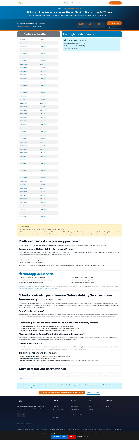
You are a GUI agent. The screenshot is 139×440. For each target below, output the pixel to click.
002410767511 (23, 128)
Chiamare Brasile (117, 429)
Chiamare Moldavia (55, 427)
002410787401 (23, 149)
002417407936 (23, 192)
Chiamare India (103, 427)
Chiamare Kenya (63, 429)
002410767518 (23, 142)
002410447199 (23, 96)
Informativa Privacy (82, 437)
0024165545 (23, 156)
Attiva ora (55, 404)
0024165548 (23, 167)
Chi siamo (90, 404)
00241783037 (23, 216)
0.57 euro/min (43, 43)
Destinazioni (56, 406)
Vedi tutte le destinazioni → (26, 379)
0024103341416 (23, 68)
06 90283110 (110, 404)
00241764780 (23, 195)
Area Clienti (79, 3)
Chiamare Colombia (78, 427)
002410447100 (23, 82)
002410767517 (23, 138)
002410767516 (23, 135)
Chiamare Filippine (87, 427)
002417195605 (23, 177)
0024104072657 (23, 78)
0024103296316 (23, 53)
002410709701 (23, 110)
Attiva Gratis (116, 3)
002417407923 (23, 188)
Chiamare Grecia (109, 429)
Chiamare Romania (21, 427)
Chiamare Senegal (47, 429)
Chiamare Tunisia (39, 429)
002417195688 (23, 181)
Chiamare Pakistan (22, 429)
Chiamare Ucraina (47, 427)
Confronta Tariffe (93, 392)
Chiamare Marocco (38, 427)
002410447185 (23, 92)
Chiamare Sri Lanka (30, 429)
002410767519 (23, 146)
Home (59, 3)
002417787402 (23, 202)
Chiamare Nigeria (95, 427)
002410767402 (23, 121)
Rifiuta (72, 437)
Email (108, 406)
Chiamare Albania (30, 427)
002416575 (22, 174)
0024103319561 (23, 64)
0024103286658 (23, 50)
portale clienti (32, 358)
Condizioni (90, 409)
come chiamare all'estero (50, 288)
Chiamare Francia (101, 429)
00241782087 (23, 206)
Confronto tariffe (57, 412)
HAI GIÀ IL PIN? (115, 27)
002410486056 (23, 107)
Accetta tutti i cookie (59, 437)
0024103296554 (23, 57)
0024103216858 (23, 46)
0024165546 (23, 160)
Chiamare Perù (70, 427)
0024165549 (23, 170)
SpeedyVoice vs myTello (76, 415)
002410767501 (23, 124)
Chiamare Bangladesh (111, 427)
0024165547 (23, 163)
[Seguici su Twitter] (23, 415)
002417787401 (23, 199)
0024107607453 (23, 117)
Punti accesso (56, 415)
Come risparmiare (74, 409)
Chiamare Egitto (63, 427)
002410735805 (23, 114)
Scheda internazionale (58, 409)
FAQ (72, 3)
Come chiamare (74, 406)
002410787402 (23, 153)
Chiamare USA (78, 429)
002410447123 (23, 85)
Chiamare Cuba (85, 429)
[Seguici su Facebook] (19, 415)
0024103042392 (23, 43)
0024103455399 (23, 71)
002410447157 (23, 89)
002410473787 (23, 103)
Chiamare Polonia (55, 429)
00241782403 (23, 209)
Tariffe (66, 3)
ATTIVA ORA (115, 23)
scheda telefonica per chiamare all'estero (31, 286)
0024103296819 (23, 60)
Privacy (90, 406)
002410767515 (23, 131)
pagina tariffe (94, 360)
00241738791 (23, 185)
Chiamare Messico (71, 429)
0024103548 (23, 75)
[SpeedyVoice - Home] (24, 3)
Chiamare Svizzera (93, 429)
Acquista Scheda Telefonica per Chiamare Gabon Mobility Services (63, 392)
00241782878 (23, 213)
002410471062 (23, 99)
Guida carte (73, 412)
